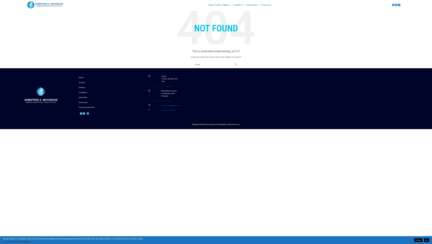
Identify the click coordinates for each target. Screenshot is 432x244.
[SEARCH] (236, 64)
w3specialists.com (233, 124)
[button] (227, 5)
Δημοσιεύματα (252, 5)
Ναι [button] (426, 240)
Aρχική (211, 5)
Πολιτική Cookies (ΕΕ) (86, 107)
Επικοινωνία (266, 5)
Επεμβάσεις (238, 5)
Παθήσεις (226, 5)
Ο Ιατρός (218, 5)
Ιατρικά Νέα (83, 97)
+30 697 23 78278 (167, 110)
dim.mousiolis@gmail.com (170, 105)
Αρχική (81, 77)
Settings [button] (418, 240)
